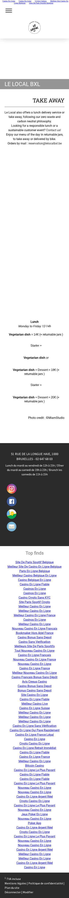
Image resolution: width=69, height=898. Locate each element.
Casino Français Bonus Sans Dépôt (34, 677)
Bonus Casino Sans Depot (35, 690)
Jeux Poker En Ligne (34, 814)
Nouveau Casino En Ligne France (34, 659)
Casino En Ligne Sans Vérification (34, 726)
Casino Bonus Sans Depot (35, 637)
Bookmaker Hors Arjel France (34, 633)
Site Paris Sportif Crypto (34, 602)
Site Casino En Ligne (34, 695)
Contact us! (53, 130)
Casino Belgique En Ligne (34, 580)
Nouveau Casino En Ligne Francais (34, 628)
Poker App (34, 823)
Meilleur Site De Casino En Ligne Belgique (34, 566)
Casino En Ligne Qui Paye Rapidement (34, 730)
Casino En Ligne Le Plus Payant (34, 770)
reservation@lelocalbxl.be (45, 143)
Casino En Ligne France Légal (34, 734)
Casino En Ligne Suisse (34, 708)
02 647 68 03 (44, 459)
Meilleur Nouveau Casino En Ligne (34, 673)
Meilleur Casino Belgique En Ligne (34, 575)
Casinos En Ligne (34, 588)
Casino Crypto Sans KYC (34, 597)
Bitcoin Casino (34, 765)
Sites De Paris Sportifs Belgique (41, 3)
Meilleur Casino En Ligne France (34, 615)
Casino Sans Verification (34, 642)
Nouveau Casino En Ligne (34, 664)
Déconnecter (13, 892)
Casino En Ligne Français (34, 655)
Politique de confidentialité (45, 883)
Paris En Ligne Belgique (34, 571)
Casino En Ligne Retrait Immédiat (34, 748)
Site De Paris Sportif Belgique (34, 562)
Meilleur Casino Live (35, 703)
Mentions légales (15, 883)
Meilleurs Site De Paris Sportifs (35, 646)
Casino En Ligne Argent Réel (34, 796)
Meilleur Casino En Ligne (35, 606)
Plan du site (12, 888)
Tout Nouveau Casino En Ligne (34, 650)
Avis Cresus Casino (34, 681)
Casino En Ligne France (34, 668)
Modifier (28, 892)
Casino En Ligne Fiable (34, 584)
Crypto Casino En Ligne (35, 743)
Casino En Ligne (34, 739)
